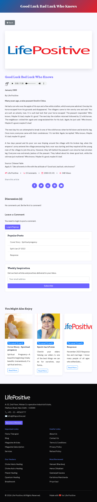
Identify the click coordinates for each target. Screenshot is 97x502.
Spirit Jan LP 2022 (17, 248)
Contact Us (54, 438)
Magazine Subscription (14, 447)
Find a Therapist (12, 434)
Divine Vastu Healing (14, 464)
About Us (53, 434)
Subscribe (48, 285)
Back (10, 22)
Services (8, 451)
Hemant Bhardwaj (57, 464)
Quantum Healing (12, 477)
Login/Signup (13, 227)
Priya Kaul (54, 481)
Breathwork (10, 481)
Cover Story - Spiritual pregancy (23, 242)
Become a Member (13, 423)
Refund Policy (55, 451)
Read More (13, 370)
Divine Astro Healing (14, 468)
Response (14, 255)
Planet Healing (11, 473)
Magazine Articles (12, 442)
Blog (7, 438)
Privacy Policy (56, 447)
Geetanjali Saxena (57, 473)
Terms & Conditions (58, 442)
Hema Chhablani (56, 468)
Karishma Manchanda (59, 477)
